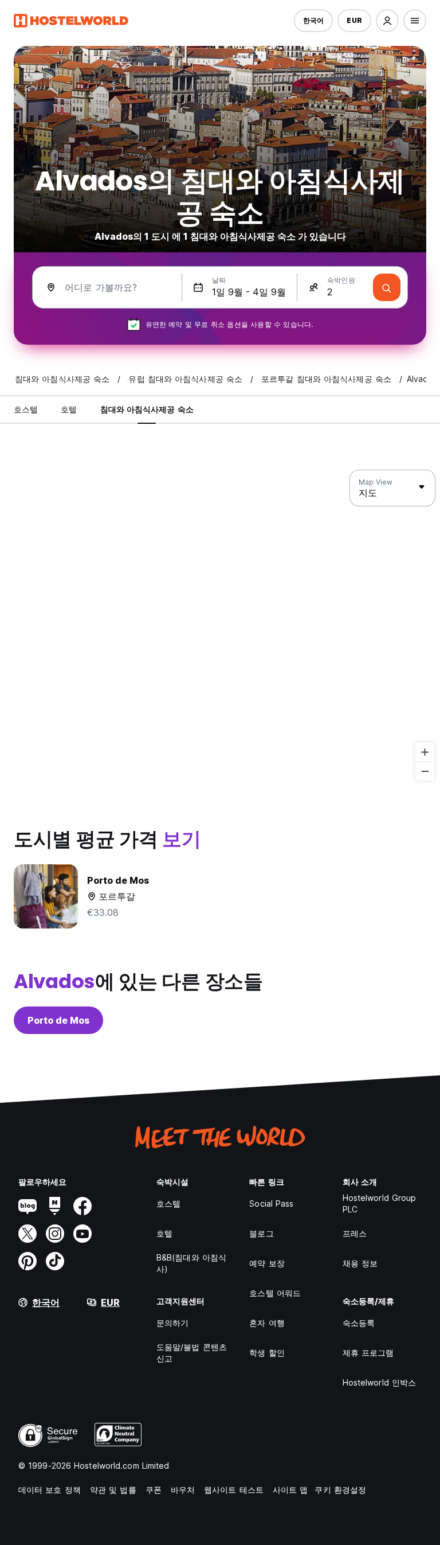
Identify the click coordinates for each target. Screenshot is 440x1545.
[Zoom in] (424, 752)
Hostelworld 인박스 (380, 1382)
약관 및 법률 (113, 1490)
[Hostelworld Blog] (27, 1206)
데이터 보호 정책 (49, 1490)
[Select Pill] (387, 20)
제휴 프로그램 (368, 1352)
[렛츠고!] (386, 287)
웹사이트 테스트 (234, 1490)
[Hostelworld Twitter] (27, 1233)
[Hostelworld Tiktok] (55, 1261)
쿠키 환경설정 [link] (340, 1490)
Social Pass (271, 1203)
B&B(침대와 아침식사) (191, 1263)
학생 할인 (267, 1352)
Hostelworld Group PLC (380, 1203)
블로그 (261, 1233)
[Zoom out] (424, 771)
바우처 (183, 1490)
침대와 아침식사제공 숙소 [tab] (147, 409)
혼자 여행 (267, 1323)
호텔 (164, 1233)
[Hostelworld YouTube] (82, 1233)
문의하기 (172, 1323)
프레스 (355, 1233)
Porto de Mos (58, 1020)
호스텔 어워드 (275, 1293)
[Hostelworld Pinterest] (27, 1261)
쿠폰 (154, 1490)
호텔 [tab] (69, 409)
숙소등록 (359, 1323)
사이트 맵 (290, 1490)
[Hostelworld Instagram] (55, 1233)
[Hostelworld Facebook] (82, 1206)
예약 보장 (267, 1263)
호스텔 (168, 1203)
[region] (220, 625)
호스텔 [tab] (26, 409)
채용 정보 (360, 1263)
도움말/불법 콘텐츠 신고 (191, 1352)
